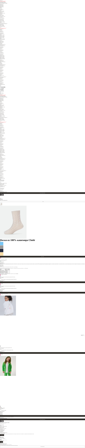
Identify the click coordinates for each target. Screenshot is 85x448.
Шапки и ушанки (2, 57)
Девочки (1, 29)
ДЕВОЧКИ (1, 199)
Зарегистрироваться (42, 446)
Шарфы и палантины (2, 22)
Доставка (17, 273)
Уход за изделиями (2, 25)
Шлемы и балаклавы (2, 132)
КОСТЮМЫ (1, 173)
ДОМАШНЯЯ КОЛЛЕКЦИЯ (3, 23)
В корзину (42, 292)
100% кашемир (1, 5)
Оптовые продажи (2, 188)
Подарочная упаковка (2, 26)
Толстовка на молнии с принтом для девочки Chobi (6, 347)
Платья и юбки (1, 42)
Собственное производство (3, 428)
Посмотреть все (2, 19)
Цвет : (0, 241)
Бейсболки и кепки (2, 55)
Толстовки (1, 43)
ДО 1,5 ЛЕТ (1, 72)
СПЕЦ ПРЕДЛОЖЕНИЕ (3, 1)
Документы (1, 190)
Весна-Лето (1, 49)
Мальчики (1, 30)
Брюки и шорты (2, 41)
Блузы (0, 10)
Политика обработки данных (83, 335)
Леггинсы (1, 14)
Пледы (1, 169)
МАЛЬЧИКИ (1, 52)
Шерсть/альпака (2, 100)
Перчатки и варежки (2, 21)
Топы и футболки (2, 17)
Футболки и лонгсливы (2, 44)
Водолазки (1, 12)
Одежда (1, 40)
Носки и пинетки (2, 75)
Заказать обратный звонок (42, 419)
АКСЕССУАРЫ (2, 18)
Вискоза (1, 7)
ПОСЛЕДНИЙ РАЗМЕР (3, 170)
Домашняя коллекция (2, 84)
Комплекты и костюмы (2, 61)
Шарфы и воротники (2, 39)
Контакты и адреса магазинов (3, 426)
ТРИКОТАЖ (1, 4)
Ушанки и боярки (2, 37)
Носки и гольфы (2, 20)
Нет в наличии (42, 256)
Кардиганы (1, 107)
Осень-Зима (1, 46)
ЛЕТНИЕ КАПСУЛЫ (2, 95)
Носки (0, 62)
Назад (43, 201)
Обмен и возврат (2, 184)
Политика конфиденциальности (3, 432)
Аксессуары (1, 126)
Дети (0, 27)
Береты (1, 128)
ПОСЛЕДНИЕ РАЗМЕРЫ (3, 2)
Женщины (1, 0)
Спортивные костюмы (2, 16)
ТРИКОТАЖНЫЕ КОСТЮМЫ (3, 3)
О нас (0, 182)
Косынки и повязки (2, 35)
